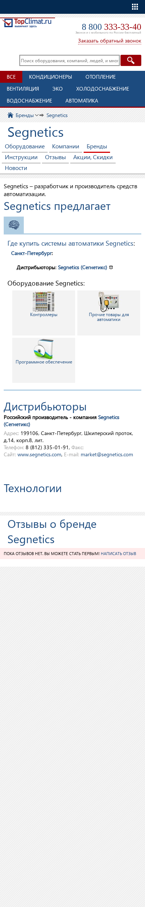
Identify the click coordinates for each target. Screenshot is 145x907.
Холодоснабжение (102, 88)
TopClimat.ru (26, 28)
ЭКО (57, 88)
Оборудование (25, 146)
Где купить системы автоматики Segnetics (70, 243)
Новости (16, 167)
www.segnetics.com (39, 454)
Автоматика (81, 100)
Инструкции (21, 157)
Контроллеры (44, 314)
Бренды (97, 146)
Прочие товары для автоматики (109, 317)
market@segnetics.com (107, 454)
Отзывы (55, 157)
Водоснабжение (29, 100)
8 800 (111, 27)
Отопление (101, 76)
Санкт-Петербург (31, 252)
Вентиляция (23, 88)
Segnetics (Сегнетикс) (82, 267)
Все (11, 76)
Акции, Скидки (93, 157)
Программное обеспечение (44, 362)
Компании (65, 146)
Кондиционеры (50, 76)
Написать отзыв (118, 553)
